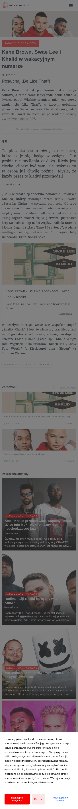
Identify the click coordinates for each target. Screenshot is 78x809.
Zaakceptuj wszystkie (17, 799)
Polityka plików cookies (60, 799)
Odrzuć (38, 799)
